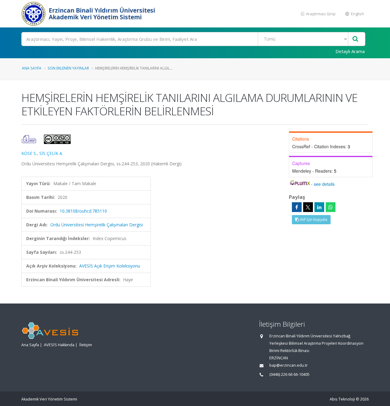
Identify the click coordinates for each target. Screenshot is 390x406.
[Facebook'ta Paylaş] (297, 207)
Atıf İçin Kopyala (313, 219)
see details (324, 184)
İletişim (85, 344)
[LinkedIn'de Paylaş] (319, 207)
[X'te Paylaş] (308, 207)
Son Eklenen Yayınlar (68, 68)
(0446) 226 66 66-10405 (289, 374)
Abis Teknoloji (342, 399)
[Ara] (355, 39)
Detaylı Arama (350, 51)
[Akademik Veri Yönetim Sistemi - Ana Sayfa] (34, 13)
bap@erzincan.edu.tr (288, 365)
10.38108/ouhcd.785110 (83, 211)
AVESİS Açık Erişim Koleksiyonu (109, 266)
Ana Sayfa (31, 68)
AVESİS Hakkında (59, 344)
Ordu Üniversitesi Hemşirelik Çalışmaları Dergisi (96, 225)
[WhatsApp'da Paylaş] (330, 207)
